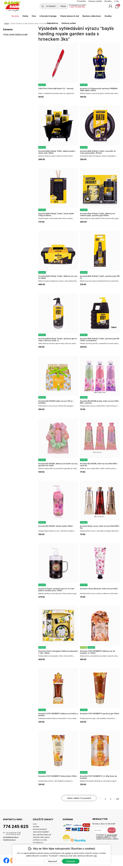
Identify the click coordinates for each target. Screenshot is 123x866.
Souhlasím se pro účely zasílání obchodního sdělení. (107, 837)
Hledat (63, 6)
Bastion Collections (92, 16)
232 (117, 799)
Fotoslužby (81, 1)
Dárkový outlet (69, 23)
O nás (116, 1)
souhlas (68, 853)
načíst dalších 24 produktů (79, 798)
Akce (35, 824)
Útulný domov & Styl (69, 16)
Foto (34, 16)
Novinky (15, 16)
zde (95, 856)
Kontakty (108, 1)
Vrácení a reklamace (41, 837)
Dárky (25, 16)
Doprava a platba (95, 1)
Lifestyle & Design (48, 16)
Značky (108, 16)
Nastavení (52, 861)
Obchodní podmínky (41, 832)
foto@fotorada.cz (9, 840)
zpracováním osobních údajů (106, 836)
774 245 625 (15, 826)
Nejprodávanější (40, 829)
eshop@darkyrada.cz (10, 837)
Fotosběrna (52, 23)
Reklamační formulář (42, 835)
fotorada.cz (38, 843)
